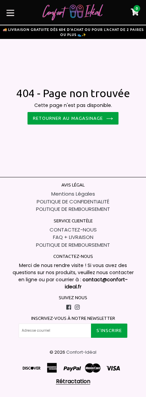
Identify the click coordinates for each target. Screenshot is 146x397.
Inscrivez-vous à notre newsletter (73, 318)
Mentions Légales (73, 193)
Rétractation (73, 381)
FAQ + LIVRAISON (73, 237)
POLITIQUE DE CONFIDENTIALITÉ (73, 201)
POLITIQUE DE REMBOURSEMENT (73, 209)
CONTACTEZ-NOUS (73, 229)
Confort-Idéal (81, 352)
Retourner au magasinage (68, 118)
